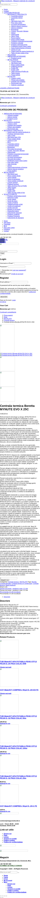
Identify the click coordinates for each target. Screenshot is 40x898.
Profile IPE (14, 68)
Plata (5, 835)
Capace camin (16, 78)
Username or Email (7, 263)
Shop (5, 317)
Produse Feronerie (13, 216)
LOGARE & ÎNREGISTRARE (9, 88)
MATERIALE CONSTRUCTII (17, 14)
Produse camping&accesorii (16, 196)
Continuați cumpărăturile (8, 106)
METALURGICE (12, 60)
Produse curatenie (13, 214)
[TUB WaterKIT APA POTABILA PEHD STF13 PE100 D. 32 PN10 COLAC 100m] (9, 742)
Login (14, 300)
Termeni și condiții (10, 839)
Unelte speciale (12, 208)
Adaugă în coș (5, 580)
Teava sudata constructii (15, 181)
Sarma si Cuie (16, 49)
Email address (5, 282)
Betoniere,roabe (12, 197)
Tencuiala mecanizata (14, 149)
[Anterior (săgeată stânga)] (0, 897)
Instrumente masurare (14, 213)
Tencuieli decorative (14, 159)
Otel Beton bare (16, 63)
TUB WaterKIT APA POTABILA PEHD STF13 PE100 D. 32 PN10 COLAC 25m (18, 777)
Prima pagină (8, 315)
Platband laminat (16, 66)
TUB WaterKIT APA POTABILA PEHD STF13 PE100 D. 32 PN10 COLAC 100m (18, 747)
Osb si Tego (15, 36)
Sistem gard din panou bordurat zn (22, 51)
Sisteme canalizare (17, 85)
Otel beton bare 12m (18, 21)
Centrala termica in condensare (22, 583)
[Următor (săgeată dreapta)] (2, 897)
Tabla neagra (15, 73)
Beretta (34, 582)
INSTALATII (11, 76)
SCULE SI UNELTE (10, 194)
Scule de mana (12, 201)
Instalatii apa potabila (18, 81)
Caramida (7, 224)
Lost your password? (19, 270)
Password (4, 266)
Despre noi (7, 833)
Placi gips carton (16, 23)
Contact (6, 11)
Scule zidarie (11, 199)
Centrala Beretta (5, 583)
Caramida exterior (17, 16)
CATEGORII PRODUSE (12, 13)
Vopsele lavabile (12, 115)
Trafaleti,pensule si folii (15, 204)
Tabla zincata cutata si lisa (19, 53)
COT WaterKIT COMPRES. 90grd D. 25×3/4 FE (19, 690)
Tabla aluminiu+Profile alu (19, 71)
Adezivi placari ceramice (19, 26)
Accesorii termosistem (18, 24)
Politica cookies (9, 840)
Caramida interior (17, 18)
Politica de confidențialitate (13, 842)
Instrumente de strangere (15, 218)
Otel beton (7, 222)
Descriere (7, 597)
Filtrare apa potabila (17, 80)
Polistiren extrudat (17, 43)
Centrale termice (9, 320)
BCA (12, 19)
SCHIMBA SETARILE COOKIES (11, 865)
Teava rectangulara (13, 179)
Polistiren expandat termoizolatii (21, 41)
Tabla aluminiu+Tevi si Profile (17, 186)
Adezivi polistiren (17, 28)
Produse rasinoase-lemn (19, 44)
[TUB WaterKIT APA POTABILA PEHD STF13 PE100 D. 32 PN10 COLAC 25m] (9, 772)
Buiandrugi (14, 29)
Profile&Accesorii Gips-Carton (21, 46)
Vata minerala (12, 164)
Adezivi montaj (12, 117)
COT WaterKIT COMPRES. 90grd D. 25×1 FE (18, 806)
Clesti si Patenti (12, 202)
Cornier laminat (16, 61)
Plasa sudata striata (17, 39)
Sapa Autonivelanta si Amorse (21, 48)
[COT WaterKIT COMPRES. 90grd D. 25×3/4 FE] (9, 686)
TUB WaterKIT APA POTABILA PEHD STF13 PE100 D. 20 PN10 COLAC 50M (18, 663)
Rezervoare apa (16, 83)
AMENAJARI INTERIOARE (16, 56)
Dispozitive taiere (13, 211)
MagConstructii (11, 585)
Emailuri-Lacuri (16, 58)
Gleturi (13, 33)
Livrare (6, 837)
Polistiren (7, 229)
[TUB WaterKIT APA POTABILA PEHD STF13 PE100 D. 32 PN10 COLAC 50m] (9, 712)
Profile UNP (15, 70)
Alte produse (11, 55)
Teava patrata (15, 75)
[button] (0, 99)
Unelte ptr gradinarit (13, 206)
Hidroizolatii (15, 34)
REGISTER (4, 297)
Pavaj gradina (15, 38)
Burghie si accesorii (13, 209)
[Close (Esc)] (0, 255)
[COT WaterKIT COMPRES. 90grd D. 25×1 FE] (9, 802)
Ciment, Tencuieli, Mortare (19, 31)
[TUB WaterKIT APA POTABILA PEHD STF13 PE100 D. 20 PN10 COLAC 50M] (9, 658)
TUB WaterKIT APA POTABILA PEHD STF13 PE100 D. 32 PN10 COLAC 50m (18, 717)
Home (6, 9)
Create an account (17, 274)
